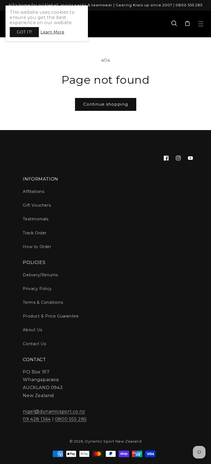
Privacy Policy (37, 288)
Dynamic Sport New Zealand (113, 441)
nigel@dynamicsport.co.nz (54, 411)
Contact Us (34, 343)
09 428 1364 (37, 419)
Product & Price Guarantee (51, 316)
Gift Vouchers (37, 205)
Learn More (52, 32)
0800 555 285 (71, 419)
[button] (174, 24)
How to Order (37, 246)
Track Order (35, 232)
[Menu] (201, 24)
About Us (32, 329)
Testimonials (35, 218)
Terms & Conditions (43, 302)
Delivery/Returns (40, 274)
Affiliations (33, 191)
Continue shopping (105, 104)
